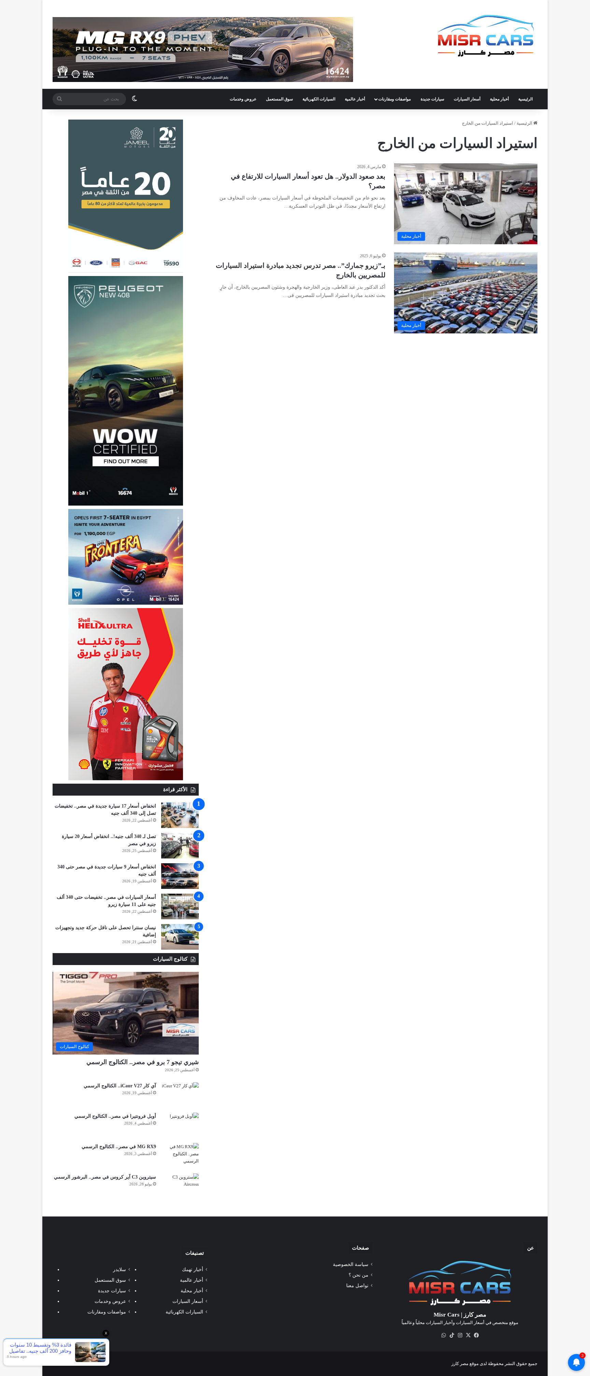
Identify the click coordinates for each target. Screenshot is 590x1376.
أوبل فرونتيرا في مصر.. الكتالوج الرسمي (115, 1116)
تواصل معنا (357, 1285)
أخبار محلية (499, 99)
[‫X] (468, 1335)
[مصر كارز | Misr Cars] (486, 36)
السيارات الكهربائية (319, 99)
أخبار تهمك (192, 1269)
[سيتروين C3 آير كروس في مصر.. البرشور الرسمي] (180, 1186)
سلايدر (119, 1269)
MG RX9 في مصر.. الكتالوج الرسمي (119, 1146)
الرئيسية (525, 99)
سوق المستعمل (279, 99)
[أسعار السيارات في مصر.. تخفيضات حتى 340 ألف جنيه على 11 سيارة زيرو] (180, 906)
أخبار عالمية (355, 99)
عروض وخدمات (243, 99)
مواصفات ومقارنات (394, 99)
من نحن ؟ (358, 1275)
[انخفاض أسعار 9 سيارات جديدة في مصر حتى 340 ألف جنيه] (180, 876)
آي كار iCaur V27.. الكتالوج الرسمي (120, 1085)
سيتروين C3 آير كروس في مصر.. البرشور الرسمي (105, 1177)
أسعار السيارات (467, 99)
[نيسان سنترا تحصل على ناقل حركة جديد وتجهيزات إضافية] (180, 937)
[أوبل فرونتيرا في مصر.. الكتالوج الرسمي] (180, 1125)
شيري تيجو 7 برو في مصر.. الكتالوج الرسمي (142, 1062)
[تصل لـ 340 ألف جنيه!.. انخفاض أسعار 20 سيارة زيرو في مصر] (180, 845)
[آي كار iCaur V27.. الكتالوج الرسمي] (180, 1095)
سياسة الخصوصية (350, 1264)
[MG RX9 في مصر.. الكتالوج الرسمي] (180, 1156)
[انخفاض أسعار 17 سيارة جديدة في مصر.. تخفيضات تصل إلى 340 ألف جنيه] (180, 815)
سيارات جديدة (432, 99)
